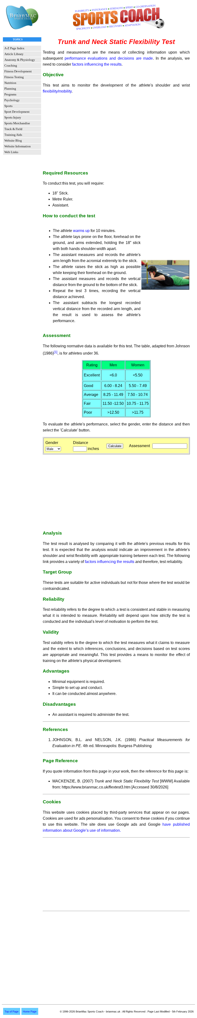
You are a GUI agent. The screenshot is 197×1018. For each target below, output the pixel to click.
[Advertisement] (116, 131)
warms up (81, 231)
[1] (55, 352)
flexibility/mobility (57, 91)
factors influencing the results (97, 64)
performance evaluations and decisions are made (109, 58)
